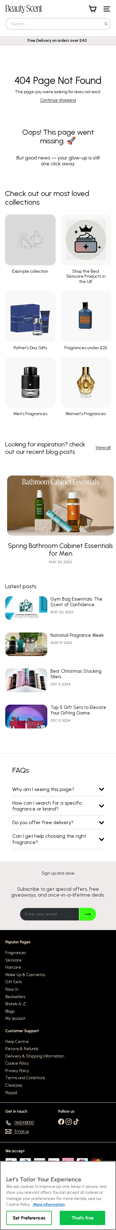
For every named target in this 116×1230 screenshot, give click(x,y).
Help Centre (17, 1041)
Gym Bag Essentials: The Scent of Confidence (76, 601)
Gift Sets (13, 982)
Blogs (10, 1011)
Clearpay (13, 1085)
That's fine (82, 1218)
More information (48, 1204)
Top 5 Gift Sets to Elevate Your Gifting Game (78, 710)
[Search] (106, 24)
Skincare (13, 960)
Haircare (13, 967)
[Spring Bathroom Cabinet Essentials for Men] (60, 506)
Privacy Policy (17, 1070)
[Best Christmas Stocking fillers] (26, 680)
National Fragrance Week (77, 635)
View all (103, 447)
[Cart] (92, 9)
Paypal (11, 1092)
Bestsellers (15, 996)
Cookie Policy (17, 1063)
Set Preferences (29, 1218)
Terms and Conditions (25, 1078)
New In (11, 989)
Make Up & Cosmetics (25, 974)
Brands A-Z (15, 1004)
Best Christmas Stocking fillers (75, 674)
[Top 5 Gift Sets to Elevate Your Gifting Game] (26, 716)
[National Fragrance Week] (26, 644)
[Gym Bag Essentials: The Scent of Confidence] (26, 608)
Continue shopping (58, 100)
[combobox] (58, 24)
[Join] (87, 914)
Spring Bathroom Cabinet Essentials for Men (60, 549)
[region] (58, 1195)
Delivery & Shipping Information (34, 1056)
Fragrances (15, 952)
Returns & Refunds (21, 1048)
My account (15, 1018)
